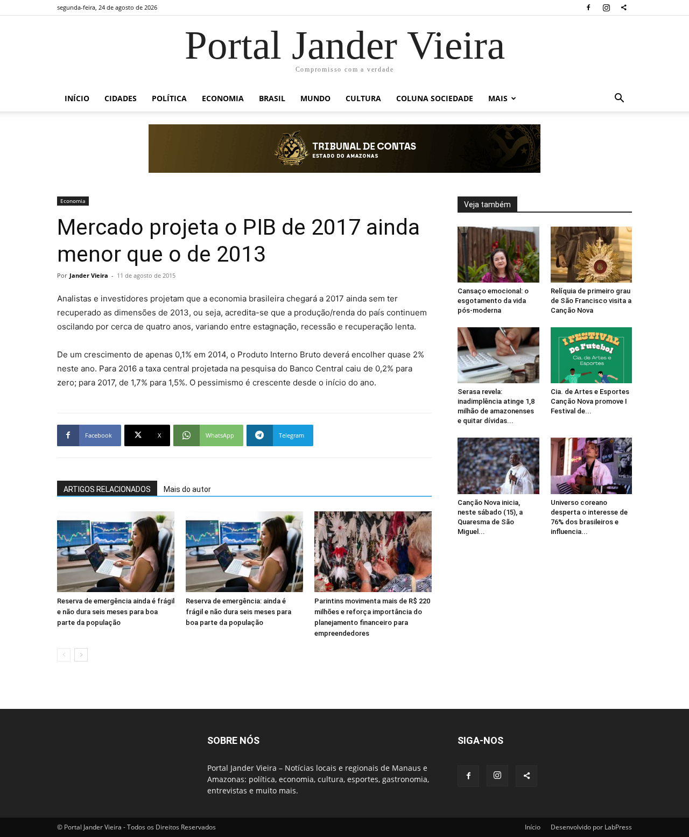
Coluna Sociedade (434, 98)
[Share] (624, 7)
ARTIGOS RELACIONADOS (107, 489)
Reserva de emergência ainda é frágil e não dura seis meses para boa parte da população (115, 612)
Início (77, 98)
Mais (498, 98)
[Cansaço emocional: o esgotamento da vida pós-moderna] (498, 255)
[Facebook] (588, 7)
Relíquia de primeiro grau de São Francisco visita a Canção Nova (591, 300)
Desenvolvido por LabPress (591, 827)
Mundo (315, 98)
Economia (223, 98)
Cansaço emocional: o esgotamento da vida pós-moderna (493, 300)
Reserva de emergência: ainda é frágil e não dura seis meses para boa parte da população (238, 612)
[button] (619, 99)
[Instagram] (606, 7)
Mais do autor (187, 489)
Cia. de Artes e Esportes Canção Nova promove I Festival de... (590, 401)
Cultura (363, 98)
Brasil (272, 98)
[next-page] (81, 655)
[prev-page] (64, 655)
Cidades (120, 98)
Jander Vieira (88, 275)
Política (169, 98)
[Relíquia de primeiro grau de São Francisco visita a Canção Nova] (591, 255)
